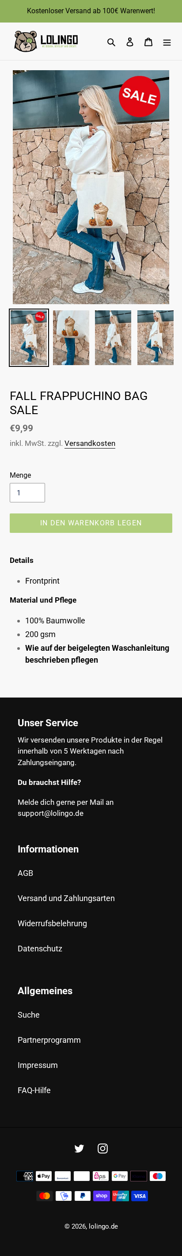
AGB (25, 873)
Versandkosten (89, 443)
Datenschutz (40, 948)
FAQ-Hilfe (34, 1090)
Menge (20, 475)
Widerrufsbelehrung (52, 923)
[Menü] (167, 41)
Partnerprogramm (49, 1040)
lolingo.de (103, 1226)
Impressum (38, 1065)
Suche (29, 1014)
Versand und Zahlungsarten (66, 898)
